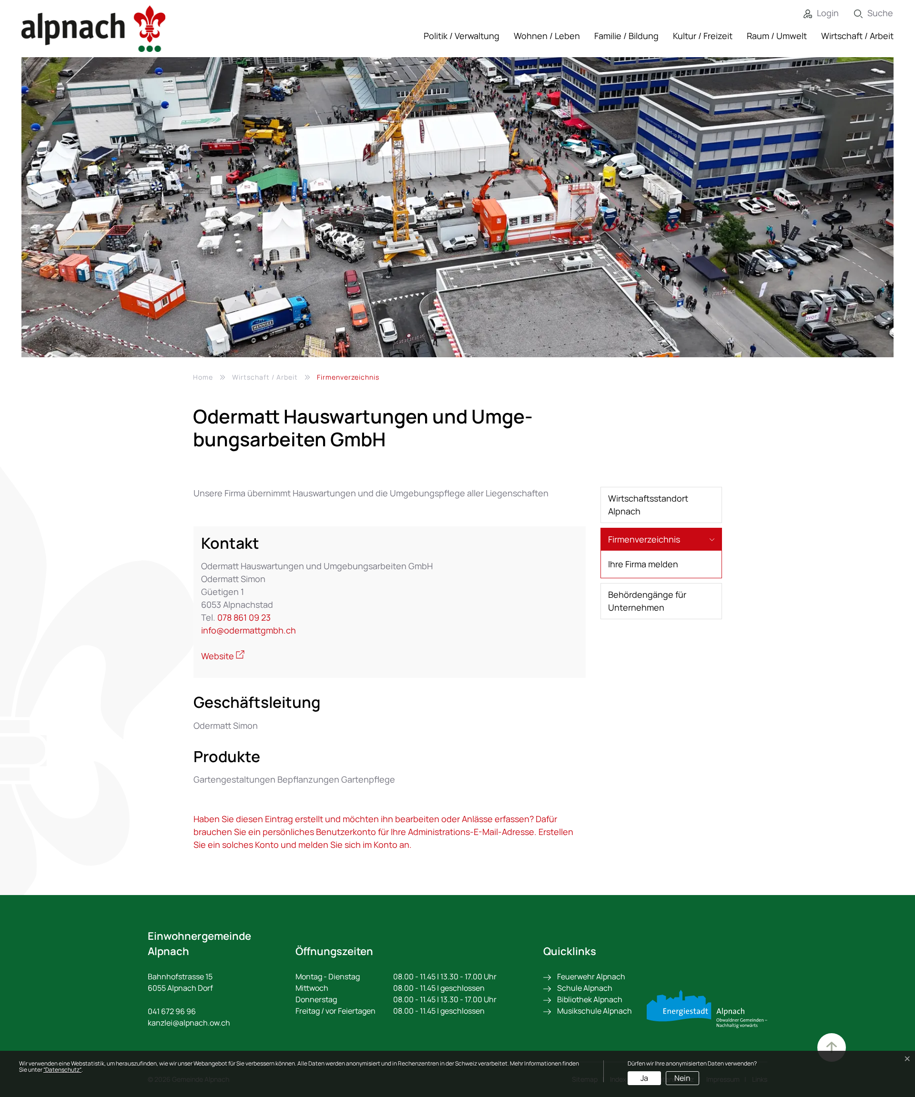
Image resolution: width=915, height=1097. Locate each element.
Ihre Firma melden (643, 564)
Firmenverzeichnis (644, 542)
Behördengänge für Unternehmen (647, 601)
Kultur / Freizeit (702, 35)
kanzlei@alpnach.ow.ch (189, 1022)
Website (222, 656)
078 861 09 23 (244, 617)
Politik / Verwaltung (461, 35)
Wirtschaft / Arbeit (857, 35)
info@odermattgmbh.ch (248, 630)
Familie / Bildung (626, 35)
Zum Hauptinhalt (831, 1047)
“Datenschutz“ (62, 1070)
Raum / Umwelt (777, 35)
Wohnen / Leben (547, 35)
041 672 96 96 (172, 1011)
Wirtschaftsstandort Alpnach (648, 505)
